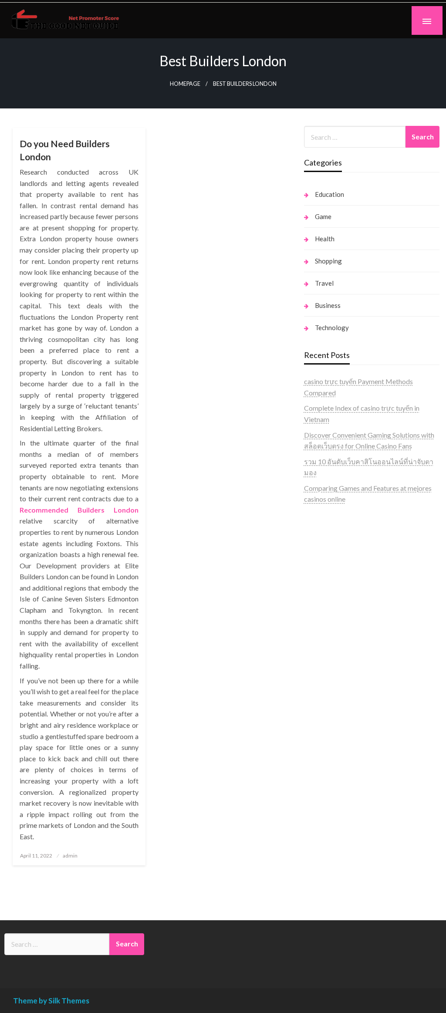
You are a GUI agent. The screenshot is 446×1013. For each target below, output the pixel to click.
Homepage (185, 84)
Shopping (328, 261)
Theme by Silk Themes (51, 1000)
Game (323, 216)
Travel (324, 283)
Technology (332, 327)
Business (328, 305)
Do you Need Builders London (65, 150)
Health (324, 239)
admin (70, 855)
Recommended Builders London (79, 510)
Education (329, 194)
